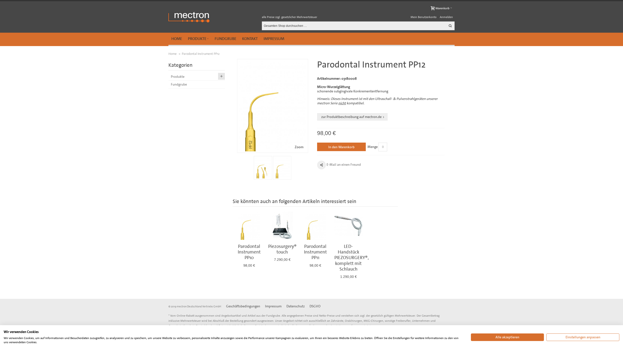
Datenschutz (295, 306)
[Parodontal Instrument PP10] (249, 226)
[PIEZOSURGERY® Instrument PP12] (263, 168)
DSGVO (315, 306)
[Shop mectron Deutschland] (189, 17)
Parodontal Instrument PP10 (249, 252)
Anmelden (446, 17)
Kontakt (250, 38)
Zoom (299, 147)
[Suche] (450, 26)
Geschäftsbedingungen (243, 306)
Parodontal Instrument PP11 (315, 252)
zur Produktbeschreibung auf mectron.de (351, 117)
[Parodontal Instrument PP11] (315, 226)
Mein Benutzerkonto (424, 17)
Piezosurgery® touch (282, 249)
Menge (372, 147)
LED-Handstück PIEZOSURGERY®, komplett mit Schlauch (351, 257)
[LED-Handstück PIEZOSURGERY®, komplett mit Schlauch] (348, 226)
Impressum (274, 38)
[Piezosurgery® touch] (282, 226)
